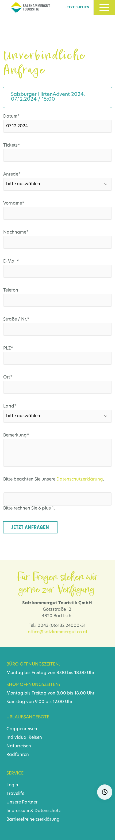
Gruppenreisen (21, 729)
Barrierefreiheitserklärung (33, 819)
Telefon (10, 290)
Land (13, 406)
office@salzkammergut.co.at (57, 632)
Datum (13, 116)
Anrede (13, 174)
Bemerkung (16, 435)
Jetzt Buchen (77, 7)
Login (12, 785)
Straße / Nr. (16, 319)
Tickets (13, 145)
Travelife (15, 794)
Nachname (16, 232)
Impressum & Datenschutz (33, 811)
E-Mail (13, 261)
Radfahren (17, 755)
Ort (13, 377)
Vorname (13, 203)
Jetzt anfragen (30, 527)
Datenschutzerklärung (79, 479)
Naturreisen (18, 746)
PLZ (13, 348)
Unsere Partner (21, 802)
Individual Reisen (24, 738)
